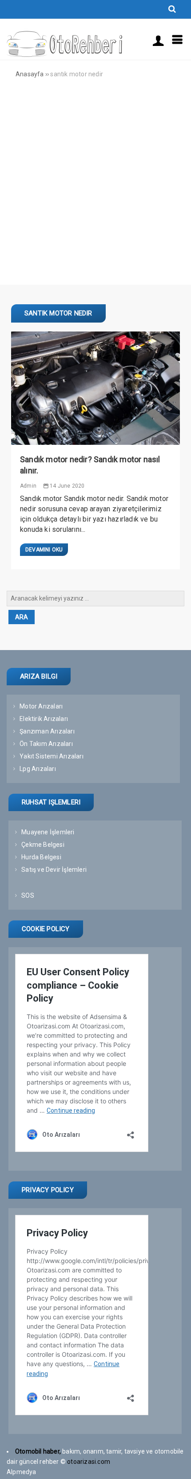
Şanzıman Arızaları (47, 731)
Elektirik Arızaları (44, 718)
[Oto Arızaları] (64, 54)
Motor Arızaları (41, 706)
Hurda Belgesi (41, 857)
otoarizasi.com (89, 1461)
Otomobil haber (37, 1451)
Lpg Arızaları (38, 768)
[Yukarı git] (175, 1463)
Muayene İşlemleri (47, 832)
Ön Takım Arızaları (46, 743)
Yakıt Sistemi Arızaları (52, 756)
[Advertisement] (95, 189)
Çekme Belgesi (42, 844)
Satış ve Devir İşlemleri (54, 869)
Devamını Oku (44, 550)
